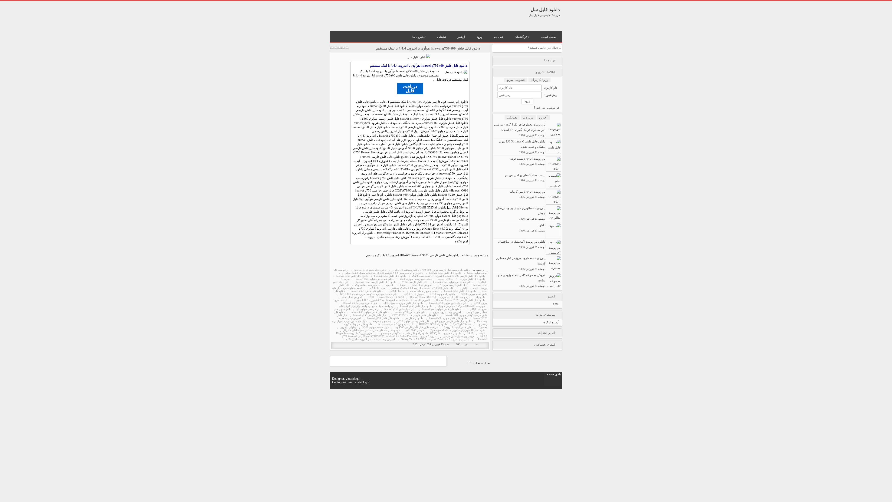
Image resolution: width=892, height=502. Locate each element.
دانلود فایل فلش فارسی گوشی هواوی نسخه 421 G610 (369, 294)
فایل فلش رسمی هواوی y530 (413, 321)
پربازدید (528, 117)
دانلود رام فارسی (414, 318)
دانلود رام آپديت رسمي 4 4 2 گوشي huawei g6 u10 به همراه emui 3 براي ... (382, 273)
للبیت (482, 333)
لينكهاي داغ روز (348, 327)
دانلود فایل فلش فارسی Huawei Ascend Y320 (460, 300)
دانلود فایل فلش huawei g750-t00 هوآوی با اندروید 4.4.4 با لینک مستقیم (428, 48)
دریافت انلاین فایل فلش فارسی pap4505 (416, 327)
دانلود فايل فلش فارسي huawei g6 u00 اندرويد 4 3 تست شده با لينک (448, 276)
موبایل (402, 285)
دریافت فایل (410, 88)
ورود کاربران (539, 80)
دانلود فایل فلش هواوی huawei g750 (448, 303)
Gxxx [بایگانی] (396, 291)
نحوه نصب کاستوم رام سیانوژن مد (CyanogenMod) (457, 330)
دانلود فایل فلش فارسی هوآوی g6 (453, 321)
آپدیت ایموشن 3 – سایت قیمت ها (395, 324)
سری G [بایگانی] (376, 288)
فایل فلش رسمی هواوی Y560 (416, 279)
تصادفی (512, 117)
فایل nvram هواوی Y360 (375, 327)
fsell (477, 344)
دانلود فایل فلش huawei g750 (417, 71)
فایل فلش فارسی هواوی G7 (452, 285)
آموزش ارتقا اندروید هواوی (447, 312)
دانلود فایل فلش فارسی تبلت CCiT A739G (415, 315)
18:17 (470, 333)
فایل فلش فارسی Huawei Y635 (360, 303)
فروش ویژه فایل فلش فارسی (458, 336)
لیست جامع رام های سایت (424, 291)
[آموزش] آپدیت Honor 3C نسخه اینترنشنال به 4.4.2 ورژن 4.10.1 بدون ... (391, 300)
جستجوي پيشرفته (382, 321)
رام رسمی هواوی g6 (367, 309)
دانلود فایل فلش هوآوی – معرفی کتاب (403, 303)
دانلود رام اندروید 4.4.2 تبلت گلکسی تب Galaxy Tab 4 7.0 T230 (435, 339)
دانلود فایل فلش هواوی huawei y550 (452, 282)
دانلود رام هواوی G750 (442, 294)
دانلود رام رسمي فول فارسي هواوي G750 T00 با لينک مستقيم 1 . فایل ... (431, 270)
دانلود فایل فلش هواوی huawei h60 (375, 279)
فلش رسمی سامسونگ (367, 285)
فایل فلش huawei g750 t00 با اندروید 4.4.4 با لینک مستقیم (422, 288)
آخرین (543, 117)
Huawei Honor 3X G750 (390, 297)
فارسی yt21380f (415, 330)
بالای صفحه (554, 374)
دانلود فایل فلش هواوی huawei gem (441, 309)
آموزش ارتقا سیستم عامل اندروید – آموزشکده (370, 339)
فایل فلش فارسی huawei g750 (369, 315)
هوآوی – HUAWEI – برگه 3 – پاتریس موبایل (461, 306)
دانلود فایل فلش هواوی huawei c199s (461, 279)
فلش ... (463, 288)
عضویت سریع (515, 80)
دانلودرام (480, 297)
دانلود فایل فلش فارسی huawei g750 (376, 282)
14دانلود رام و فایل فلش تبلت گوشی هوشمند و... (409, 333)
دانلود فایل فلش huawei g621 (367, 291)
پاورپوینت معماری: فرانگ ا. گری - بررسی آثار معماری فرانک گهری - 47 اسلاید (519, 130)
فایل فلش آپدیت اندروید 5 (457, 327)
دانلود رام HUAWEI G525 (433, 324)
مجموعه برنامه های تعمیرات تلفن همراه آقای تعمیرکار (371, 330)
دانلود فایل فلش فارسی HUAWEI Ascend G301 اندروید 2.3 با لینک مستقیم (412, 255)
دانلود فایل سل (545, 9)
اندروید (389, 285)
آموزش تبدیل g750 (422, 285)
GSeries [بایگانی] (462, 324)
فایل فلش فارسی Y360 (414, 282)
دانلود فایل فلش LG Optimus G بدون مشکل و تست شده (522, 147)
